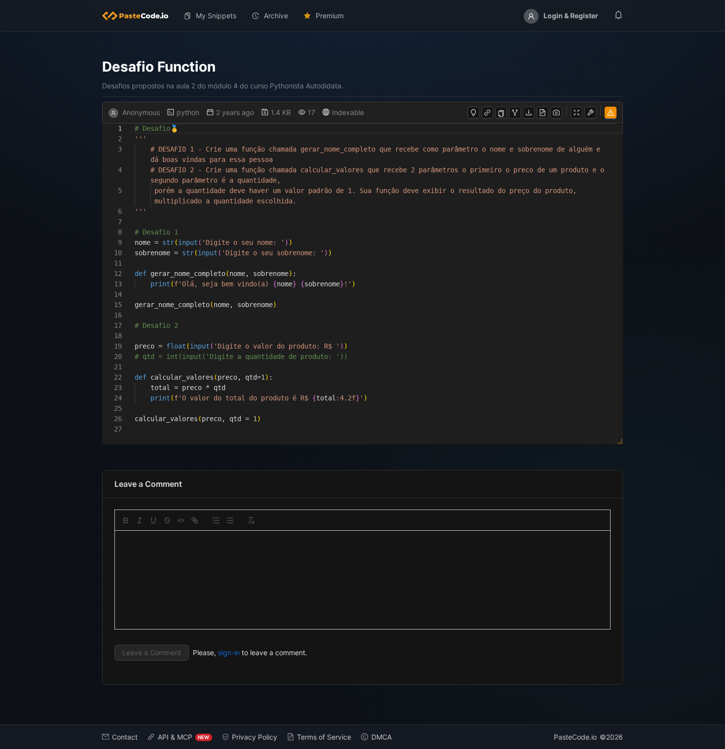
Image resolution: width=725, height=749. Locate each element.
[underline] (153, 520)
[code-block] (181, 520)
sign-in (229, 652)
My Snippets (216, 15)
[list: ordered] (216, 520)
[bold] (126, 520)
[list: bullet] (230, 520)
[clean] (251, 520)
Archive (276, 15)
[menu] (362, 16)
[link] (195, 520)
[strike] (167, 520)
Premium (330, 15)
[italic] (139, 520)
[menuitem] (139, 16)
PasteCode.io (575, 737)
